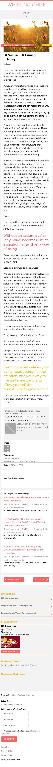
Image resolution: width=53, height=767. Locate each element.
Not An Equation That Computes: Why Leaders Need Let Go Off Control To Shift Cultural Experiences (24, 522)
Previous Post (15, 579)
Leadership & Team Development (17, 45)
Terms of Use (7, 751)
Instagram (30, 695)
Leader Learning (11, 458)
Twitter (7, 448)
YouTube (21, 695)
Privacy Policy (7, 755)
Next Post (40, 579)
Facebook (7, 446)
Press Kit (5, 747)
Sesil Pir (29, 416)
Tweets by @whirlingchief (12, 704)
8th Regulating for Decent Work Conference (20, 665)
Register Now (11, 651)
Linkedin (7, 451)
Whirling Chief (26, 5)
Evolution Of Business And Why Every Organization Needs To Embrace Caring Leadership (23, 549)
